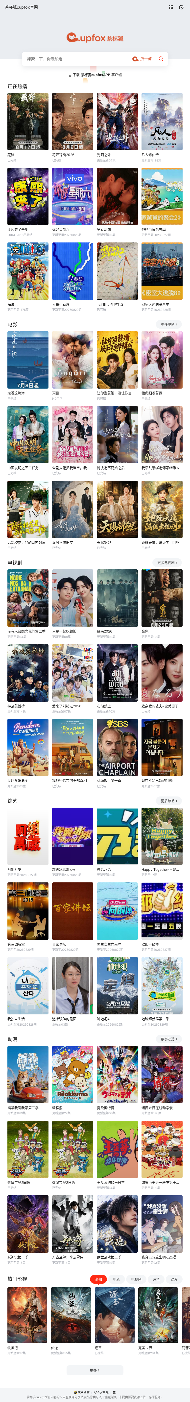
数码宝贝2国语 (18, 1182)
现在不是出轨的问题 (157, 780)
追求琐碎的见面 (64, 1019)
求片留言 (84, 1392)
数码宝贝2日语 (63, 1182)
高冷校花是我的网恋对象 (26, 542)
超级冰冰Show (63, 869)
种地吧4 (103, 1019)
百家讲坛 (59, 944)
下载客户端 (97, 75)
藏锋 (10, 155)
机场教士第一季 (109, 780)
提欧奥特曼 (105, 1108)
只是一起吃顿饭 (64, 631)
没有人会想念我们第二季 (26, 631)
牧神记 (12, 1348)
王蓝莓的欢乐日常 (111, 1182)
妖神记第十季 (17, 1257)
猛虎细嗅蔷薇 (152, 393)
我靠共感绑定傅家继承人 (161, 468)
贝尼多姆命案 (17, 780)
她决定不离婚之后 (111, 468)
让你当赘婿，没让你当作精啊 (117, 393)
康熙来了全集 (17, 229)
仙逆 (54, 1348)
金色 (145, 631)
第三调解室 (16, 944)
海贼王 (12, 304)
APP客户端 (101, 1392)
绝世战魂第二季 (109, 1257)
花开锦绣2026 (63, 155)
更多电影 (168, 324)
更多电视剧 (166, 562)
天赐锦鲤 (104, 542)
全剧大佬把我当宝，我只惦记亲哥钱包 (72, 468)
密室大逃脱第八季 (155, 304)
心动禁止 (104, 706)
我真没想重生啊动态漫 (159, 1257)
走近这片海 (16, 393)
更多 (93, 1370)
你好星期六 (61, 229)
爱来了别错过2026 (66, 706)
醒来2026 (104, 631)
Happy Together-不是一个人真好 (162, 869)
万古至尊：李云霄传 (67, 1257)
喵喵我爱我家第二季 (23, 1108)
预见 (55, 393)
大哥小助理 (61, 304)
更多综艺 (168, 801)
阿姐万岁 (14, 869)
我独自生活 (16, 1019)
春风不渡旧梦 (62, 542)
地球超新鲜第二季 (155, 1019)
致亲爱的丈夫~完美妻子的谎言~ (162, 706)
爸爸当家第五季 (154, 229)
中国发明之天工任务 (23, 468)
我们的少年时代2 (110, 304)
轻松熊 (57, 1108)
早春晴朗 (104, 229)
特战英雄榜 (16, 706)
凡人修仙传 (150, 155)
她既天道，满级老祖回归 (161, 542)
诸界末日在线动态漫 (157, 1108)
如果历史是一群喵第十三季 (162, 1182)
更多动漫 (168, 1039)
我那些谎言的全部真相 (69, 780)
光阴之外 (104, 155)
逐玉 (98, 1348)
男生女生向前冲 (109, 944)
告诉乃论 (104, 869)
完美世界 (145, 1348)
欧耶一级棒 (150, 944)
